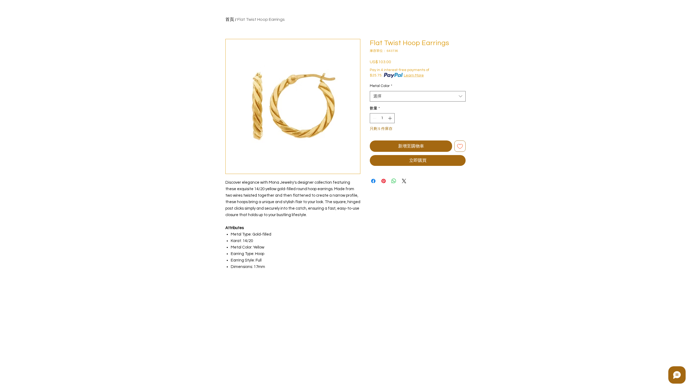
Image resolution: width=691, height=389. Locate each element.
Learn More (414, 75)
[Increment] (390, 118)
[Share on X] (404, 181)
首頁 (229, 19)
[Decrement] (374, 118)
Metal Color (381, 86)
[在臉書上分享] (373, 181)
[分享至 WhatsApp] (394, 181)
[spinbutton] (382, 118)
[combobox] (418, 96)
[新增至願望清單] (460, 146)
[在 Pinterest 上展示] (383, 181)
